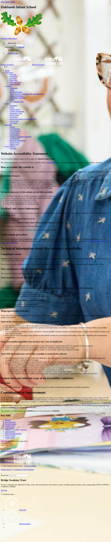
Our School (9, 72)
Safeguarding (14, 135)
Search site (4, 475)
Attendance (13, 105)
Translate (21, 47)
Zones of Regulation (17, 96)
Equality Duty (14, 133)
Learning (8, 86)
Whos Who (13, 80)
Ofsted (12, 107)
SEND (12, 90)
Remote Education (16, 92)
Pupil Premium (15, 129)
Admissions (14, 76)
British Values (14, 115)
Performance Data (16, 113)
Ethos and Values (15, 82)
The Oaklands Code (16, 102)
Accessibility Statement (17, 98)
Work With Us (10, 146)
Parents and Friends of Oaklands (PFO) (23, 119)
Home (7, 70)
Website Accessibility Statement (20, 137)
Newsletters (14, 117)
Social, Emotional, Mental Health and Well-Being (26, 94)
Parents (7, 104)
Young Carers (14, 144)
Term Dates (13, 123)
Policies (12, 127)
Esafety (12, 100)
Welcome (13, 74)
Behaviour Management (18, 140)
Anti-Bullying (14, 139)
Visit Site (4, 490)
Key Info (8, 125)
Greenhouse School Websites (24, 470)
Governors (13, 78)
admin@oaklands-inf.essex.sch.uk (12, 451)
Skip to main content (8, 2)
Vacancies (13, 148)
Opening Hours (15, 109)
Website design (6, 470)
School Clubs (14, 121)
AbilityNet (50, 162)
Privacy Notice (15, 142)
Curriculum (13, 88)
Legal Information (30, 466)
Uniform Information (17, 111)
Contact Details (15, 84)
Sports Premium (15, 131)
